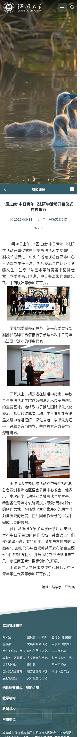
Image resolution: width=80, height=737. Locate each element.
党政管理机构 (12, 625)
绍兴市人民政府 (46, 732)
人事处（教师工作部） (63, 644)
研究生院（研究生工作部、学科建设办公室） (38, 650)
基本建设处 (59, 664)
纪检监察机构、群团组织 (20, 688)
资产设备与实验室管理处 (38, 678)
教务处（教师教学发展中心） (13, 657)
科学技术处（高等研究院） (63, 657)
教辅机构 (9, 709)
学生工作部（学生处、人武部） (13, 650)
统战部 (6, 644)
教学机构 (9, 698)
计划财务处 (9, 664)
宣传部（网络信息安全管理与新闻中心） (63, 637)
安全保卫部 (59, 650)
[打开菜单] (62, 7)
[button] (72, 189)
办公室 (6, 637)
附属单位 (9, 719)
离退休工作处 (60, 671)
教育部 (6, 732)
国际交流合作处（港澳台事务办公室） (13, 671)
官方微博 (65, 732)
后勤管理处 (9, 678)
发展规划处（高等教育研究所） (38, 644)
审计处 (31, 664)
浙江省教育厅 (23, 732)
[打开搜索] (72, 7)
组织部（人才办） (38, 637)
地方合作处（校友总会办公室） (38, 671)
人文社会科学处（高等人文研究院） (38, 657)
